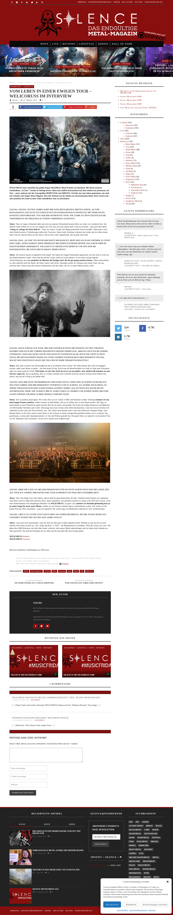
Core (15, 64)
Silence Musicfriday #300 (26, 675)
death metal (135, 834)
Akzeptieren (112, 904)
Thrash (128, 204)
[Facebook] (11, 2)
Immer (72, 824)
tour (82, 571)
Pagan (76, 571)
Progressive (130, 179)
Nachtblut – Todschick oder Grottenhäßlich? (121, 70)
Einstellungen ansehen (155, 904)
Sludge (128, 196)
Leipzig (132, 853)
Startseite (12, 82)
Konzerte (24, 64)
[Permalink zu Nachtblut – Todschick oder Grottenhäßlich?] (120, 306)
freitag (154, 841)
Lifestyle (20, 82)
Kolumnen (17, 648)
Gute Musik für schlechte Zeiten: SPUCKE (138, 108)
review (147, 877)
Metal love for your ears (98, 865)
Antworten (35, 700)
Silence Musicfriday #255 (45, 889)
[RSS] (26, 2)
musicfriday (149, 861)
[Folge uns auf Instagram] (118, 337)
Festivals (129, 133)
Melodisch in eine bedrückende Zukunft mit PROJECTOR (138, 92)
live (141, 853)
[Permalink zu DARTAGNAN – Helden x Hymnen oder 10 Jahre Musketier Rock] (120, 234)
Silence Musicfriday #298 (130, 104)
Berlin (149, 826)
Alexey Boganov (36, 571)
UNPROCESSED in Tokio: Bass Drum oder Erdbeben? (24, 70)
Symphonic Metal (132, 201)
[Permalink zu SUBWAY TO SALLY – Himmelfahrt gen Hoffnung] (120, 262)
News (38, 648)
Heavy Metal (130, 163)
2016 (130, 822)
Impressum (152, 910)
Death (155, 830)
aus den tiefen (136, 826)
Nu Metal (129, 171)
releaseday (134, 877)
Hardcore (129, 160)
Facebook (26, 539)
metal (69, 571)
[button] (167, 881)
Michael (128, 287)
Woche (22, 824)
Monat (47, 824)
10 (48, 872)
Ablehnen (131, 904)
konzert (148, 849)
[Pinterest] (21, 2)
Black (54, 571)
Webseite (26, 536)
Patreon (65, 564)
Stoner (128, 198)
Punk (146, 873)
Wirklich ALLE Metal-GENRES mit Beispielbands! (58, 850)
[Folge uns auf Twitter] (118, 328)
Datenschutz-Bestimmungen (138, 910)
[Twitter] (31, 2)
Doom (128, 152)
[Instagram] (16, 2)
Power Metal (130, 177)
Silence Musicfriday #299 (79, 675)
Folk (57, 67)
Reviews (87, 67)
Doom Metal (143, 838)
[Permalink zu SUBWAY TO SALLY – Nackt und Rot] (120, 288)
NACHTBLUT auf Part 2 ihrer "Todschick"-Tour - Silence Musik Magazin (142, 306)
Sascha (15, 100)
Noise (128, 169)
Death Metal (130, 150)
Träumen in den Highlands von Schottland (55, 870)
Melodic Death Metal (139, 857)
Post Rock (135, 187)
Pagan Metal (144, 865)
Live (34, 64)
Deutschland (150, 834)
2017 (137, 822)
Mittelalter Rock (71, 67)
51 (50, 853)
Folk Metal (142, 841)
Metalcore (134, 861)
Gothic (116, 64)
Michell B (128, 233)
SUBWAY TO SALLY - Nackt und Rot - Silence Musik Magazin (143, 262)
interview (62, 571)
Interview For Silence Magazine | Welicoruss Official (40, 718)
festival (156, 838)
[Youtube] (36, 2)
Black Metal (130, 144)
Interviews (28, 82)
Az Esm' (47, 571)
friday (132, 845)
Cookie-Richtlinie (122, 910)
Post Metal (134, 869)
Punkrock (134, 193)
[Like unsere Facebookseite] (142, 328)
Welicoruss (89, 571)
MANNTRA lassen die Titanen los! (73, 71)
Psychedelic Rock (137, 190)
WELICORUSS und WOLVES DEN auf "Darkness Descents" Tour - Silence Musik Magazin (56, 698)
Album (26, 571)
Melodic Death (131, 166)
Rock (128, 182)
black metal (135, 830)
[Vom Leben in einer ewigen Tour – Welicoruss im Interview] (59, 150)
